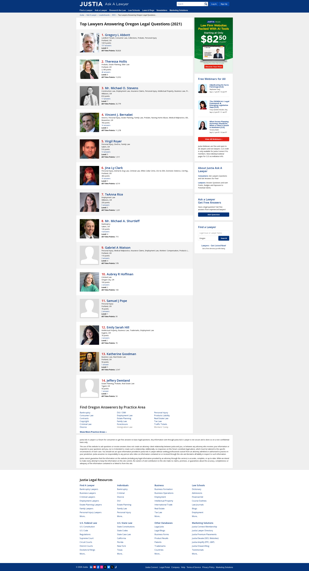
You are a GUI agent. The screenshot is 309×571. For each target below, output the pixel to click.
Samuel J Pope (117, 301)
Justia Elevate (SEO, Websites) (205, 538)
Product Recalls (161, 538)
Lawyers (201, 183)
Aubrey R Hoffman (120, 274)
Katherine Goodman (121, 354)
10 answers (106, 178)
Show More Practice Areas (92, 432)
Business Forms (161, 534)
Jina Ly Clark (114, 168)
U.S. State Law (124, 522)
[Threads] (105, 567)
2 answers (105, 285)
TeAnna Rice (114, 194)
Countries (158, 550)
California (121, 538)
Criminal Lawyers (87, 497)
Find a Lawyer (86, 10)
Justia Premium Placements (204, 534)
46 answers (106, 72)
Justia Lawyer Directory (202, 530)
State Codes (122, 530)
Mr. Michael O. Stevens (121, 88)
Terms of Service (194, 567)
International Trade (163, 504)
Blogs (194, 508)
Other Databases (163, 522)
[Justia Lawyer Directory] (115, 567)
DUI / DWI (121, 412)
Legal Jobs (159, 526)
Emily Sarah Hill (118, 327)
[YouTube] (94, 567)
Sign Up (224, 4)
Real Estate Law (161, 418)
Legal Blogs (159, 530)
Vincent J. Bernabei (119, 115)
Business (159, 485)
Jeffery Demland (118, 380)
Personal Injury (161, 412)
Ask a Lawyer (101, 10)
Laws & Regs (148, 10)
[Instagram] (101, 567)
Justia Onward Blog (200, 546)
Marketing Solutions (179, 10)
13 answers (106, 152)
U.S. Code (84, 530)
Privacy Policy (208, 567)
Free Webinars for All (211, 78)
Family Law (122, 421)
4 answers (105, 231)
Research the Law (117, 10)
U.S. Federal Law (88, 522)
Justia (82, 15)
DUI (119, 500)
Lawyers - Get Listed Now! (213, 245)
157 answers (106, 45)
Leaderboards (104, 15)
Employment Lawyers (89, 500)
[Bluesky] (108, 567)
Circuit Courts (86, 542)
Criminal (121, 493)
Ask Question (214, 214)
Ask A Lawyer (91, 15)
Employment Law (124, 415)
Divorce (83, 427)
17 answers (106, 99)
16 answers (106, 125)
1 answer (105, 364)
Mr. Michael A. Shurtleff (122, 221)
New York (121, 546)
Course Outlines (199, 500)
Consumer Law (86, 415)
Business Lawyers (88, 493)
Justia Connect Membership (204, 526)
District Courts (86, 546)
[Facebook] (98, 567)
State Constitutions (126, 526)
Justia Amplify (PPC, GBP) (203, 542)
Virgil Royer (113, 141)
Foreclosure (122, 424)
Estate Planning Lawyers (91, 504)
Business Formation (163, 489)
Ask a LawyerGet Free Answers (209, 200)
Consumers (203, 176)
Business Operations (163, 493)
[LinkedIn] (91, 567)
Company (175, 567)
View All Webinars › (213, 139)
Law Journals (198, 504)
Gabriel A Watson (117, 247)
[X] (112, 567)
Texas (120, 550)
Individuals (123, 485)
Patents (158, 542)
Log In (214, 4)
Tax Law (158, 421)
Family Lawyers (86, 508)
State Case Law (124, 534)
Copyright (84, 421)
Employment (160, 497)
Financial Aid (197, 497)
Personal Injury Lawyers (91, 512)
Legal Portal (164, 567)
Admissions (197, 493)
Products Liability (162, 415)
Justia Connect (151, 567)
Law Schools (134, 10)
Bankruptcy (85, 412)
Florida (120, 542)
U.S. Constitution (87, 526)
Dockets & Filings (87, 550)
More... (83, 516)
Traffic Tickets (160, 424)
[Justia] (91, 4)
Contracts (84, 418)
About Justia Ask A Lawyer (210, 169)
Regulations (85, 534)
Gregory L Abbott (117, 35)
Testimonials (198, 550)
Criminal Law (85, 424)
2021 (114, 15)
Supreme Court (87, 538)
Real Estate (159, 508)
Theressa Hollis (116, 61)
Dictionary (196, 489)
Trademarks (160, 546)
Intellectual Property (163, 500)
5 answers (105, 205)
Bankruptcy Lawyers (89, 489)
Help (183, 567)
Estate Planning (124, 418)
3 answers (105, 258)
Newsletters (162, 10)
